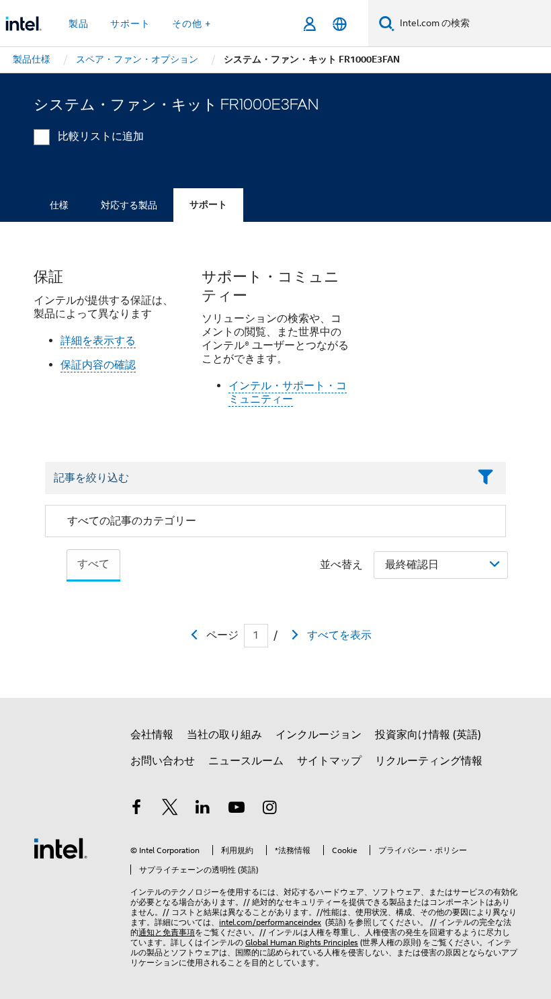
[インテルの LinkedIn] (203, 809)
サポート (208, 204)
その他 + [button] (191, 23)
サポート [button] (130, 23)
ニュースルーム (246, 761)
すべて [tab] (93, 564)
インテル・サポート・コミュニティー (287, 392)
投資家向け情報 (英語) (428, 735)
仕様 (59, 205)
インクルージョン (319, 735)
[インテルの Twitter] (170, 809)
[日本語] (339, 24)
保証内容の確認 (98, 365)
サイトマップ (329, 761)
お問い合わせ (162, 761)
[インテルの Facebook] (136, 809)
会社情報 (151, 735)
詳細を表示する (98, 341)
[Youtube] (236, 809)
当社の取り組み (224, 735)
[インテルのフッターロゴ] (60, 847)
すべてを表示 (339, 635)
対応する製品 (129, 205)
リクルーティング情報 (428, 761)
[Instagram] (269, 809)
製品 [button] (79, 23)
